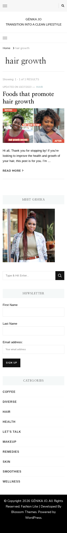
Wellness (11, 481)
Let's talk (12, 431)
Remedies (11, 451)
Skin (6, 461)
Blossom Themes (24, 512)
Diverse (10, 401)
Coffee (9, 391)
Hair (39, 87)
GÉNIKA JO (33, 19)
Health (9, 421)
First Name (10, 305)
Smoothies (12, 471)
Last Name (10, 323)
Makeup (9, 441)
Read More (12, 170)
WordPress (33, 518)
